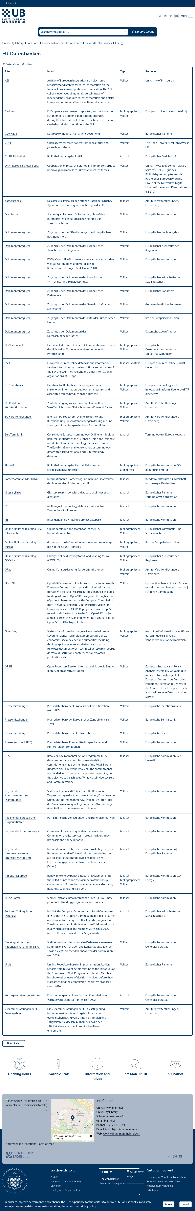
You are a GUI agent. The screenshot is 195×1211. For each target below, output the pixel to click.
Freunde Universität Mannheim (163, 1181)
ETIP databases (14, 385)
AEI (7, 80)
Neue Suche (13, 1043)
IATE (7, 506)
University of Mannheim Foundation (166, 1177)
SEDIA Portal (12, 898)
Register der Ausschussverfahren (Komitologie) (17, 795)
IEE (6, 519)
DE (171, 16)
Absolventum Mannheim (160, 1186)
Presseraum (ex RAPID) (18, 742)
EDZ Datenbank (14, 345)
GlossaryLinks (13, 492)
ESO (7, 363)
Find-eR (9, 465)
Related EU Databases (99, 43)
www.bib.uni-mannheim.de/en (121, 1133)
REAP (8, 756)
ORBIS (8, 666)
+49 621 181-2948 (115, 1125)
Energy (119, 43)
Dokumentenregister (17, 232)
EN (176, 16)
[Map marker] (72, 1118)
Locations (33, 43)
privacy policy (88, 1206)
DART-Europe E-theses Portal (22, 165)
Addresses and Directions (21, 1144)
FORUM (106, 1172)
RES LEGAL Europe (16, 875)
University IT (57, 1186)
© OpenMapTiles (60, 1136)
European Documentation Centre (62, 43)
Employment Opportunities (65, 1190)
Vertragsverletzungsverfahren (23, 995)
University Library (12, 43)
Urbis (8, 964)
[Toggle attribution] (91, 1136)
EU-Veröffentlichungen (18, 416)
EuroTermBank (13, 434)
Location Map (46, 1144)
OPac (8, 569)
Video (51, 866)
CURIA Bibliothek (15, 156)
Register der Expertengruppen (23, 831)
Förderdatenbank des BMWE (22, 479)
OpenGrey (11, 631)
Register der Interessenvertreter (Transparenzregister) (18, 853)
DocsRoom (11, 214)
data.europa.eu (14, 201)
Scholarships (153, 1190)
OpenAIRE (11, 583)
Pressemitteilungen (16, 706)
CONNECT (11, 133)
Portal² (54, 1177)
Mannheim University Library (65, 1181)
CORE (8, 143)
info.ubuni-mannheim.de (121, 1129)
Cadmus (10, 111)
